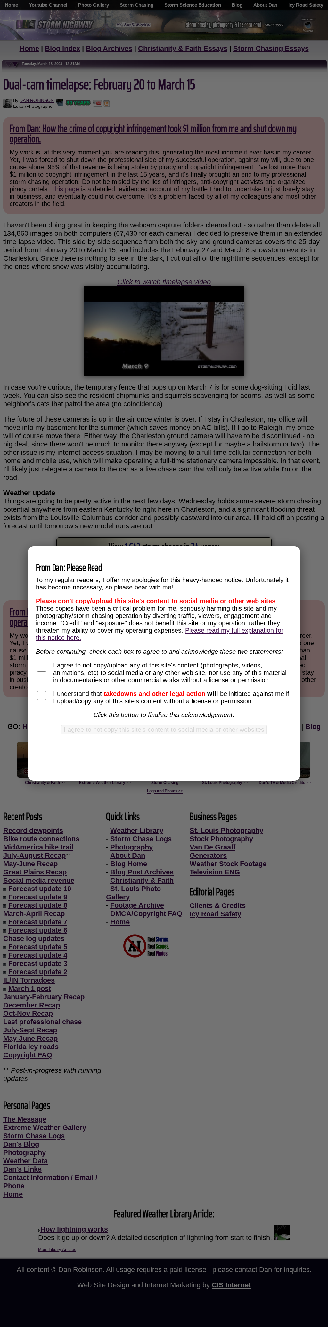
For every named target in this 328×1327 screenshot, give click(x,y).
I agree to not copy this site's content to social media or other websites (164, 729)
